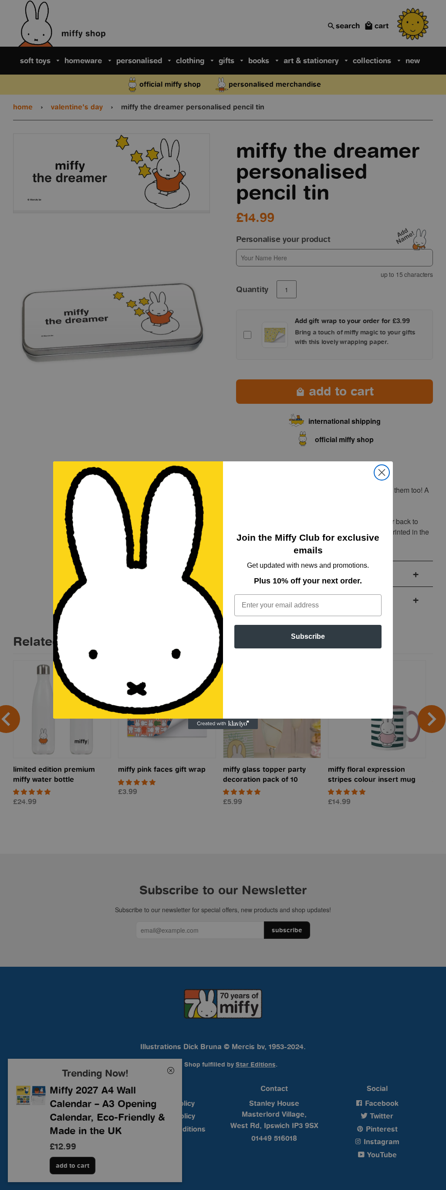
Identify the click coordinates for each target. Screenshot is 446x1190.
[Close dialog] (381, 472)
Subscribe (308, 636)
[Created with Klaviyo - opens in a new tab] (223, 724)
